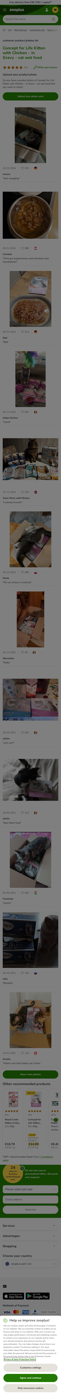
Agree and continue (30, 1378)
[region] (30, 1355)
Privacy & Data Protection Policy (19, 1359)
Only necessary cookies (31, 1388)
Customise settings (30, 1367)
